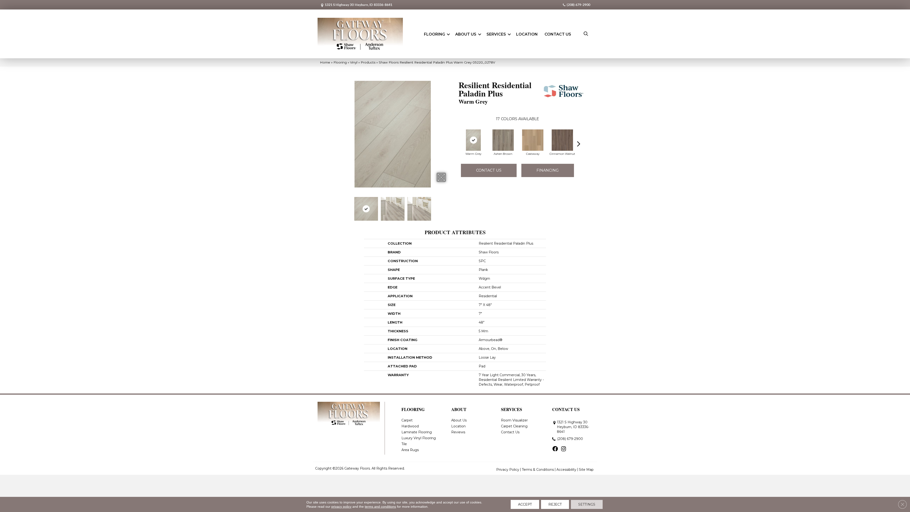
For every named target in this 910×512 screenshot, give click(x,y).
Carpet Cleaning (514, 426)
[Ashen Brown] (503, 140)
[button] (448, 34)
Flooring (434, 34)
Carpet (407, 420)
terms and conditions (380, 506)
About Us (465, 34)
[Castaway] (533, 140)
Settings (586, 504)
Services (496, 34)
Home (325, 62)
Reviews (458, 432)
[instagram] (563, 449)
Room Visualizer (514, 420)
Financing (548, 170)
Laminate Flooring (416, 432)
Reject (555, 504)
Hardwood (410, 426)
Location (527, 34)
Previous (336, 206)
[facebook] (555, 449)
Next (449, 206)
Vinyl (353, 62)
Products (368, 62)
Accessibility (566, 469)
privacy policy (341, 506)
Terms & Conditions (538, 469)
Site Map (586, 469)
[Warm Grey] (473, 140)
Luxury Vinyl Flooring (418, 438)
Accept (525, 504)
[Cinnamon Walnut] (562, 140)
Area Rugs (410, 450)
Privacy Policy (507, 469)
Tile (404, 444)
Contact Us (558, 34)
